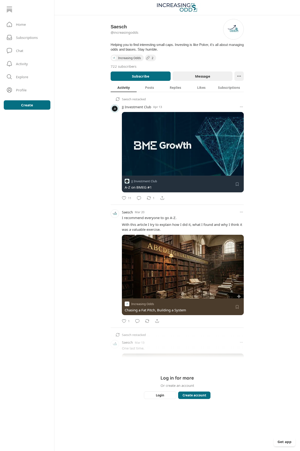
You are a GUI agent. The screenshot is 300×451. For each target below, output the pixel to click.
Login (160, 395)
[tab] (124, 87)
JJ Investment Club (136, 106)
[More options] (241, 107)
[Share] (162, 198)
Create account (194, 395)
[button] (27, 24)
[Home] (9, 9)
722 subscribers (123, 66)
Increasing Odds (142, 304)
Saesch (126, 99)
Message (202, 76)
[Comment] (139, 198)
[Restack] (147, 321)
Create (27, 105)
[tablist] (177, 87)
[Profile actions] (239, 76)
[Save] (237, 184)
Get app (285, 441)
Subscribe (140, 76)
